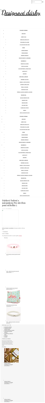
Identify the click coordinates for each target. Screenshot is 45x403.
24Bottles (23, 36)
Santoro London (23, 76)
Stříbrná (10, 342)
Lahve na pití (24, 71)
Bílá (3, 340)
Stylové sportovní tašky (25, 44)
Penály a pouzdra (24, 87)
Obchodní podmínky (8, 327)
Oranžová (4, 341)
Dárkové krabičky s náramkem (25, 58)
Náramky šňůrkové (24, 55)
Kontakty (6, 335)
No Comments (9, 208)
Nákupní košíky (25, 102)
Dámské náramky (24, 50)
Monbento (23, 60)
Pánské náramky (25, 137)
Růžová (7, 342)
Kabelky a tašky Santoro (25, 82)
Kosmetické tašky (24, 89)
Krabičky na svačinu (25, 63)
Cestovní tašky (25, 105)
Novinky (5, 336)
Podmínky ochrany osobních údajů (7, 329)
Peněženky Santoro (25, 79)
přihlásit (20, 235)
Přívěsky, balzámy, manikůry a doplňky (24, 92)
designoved (5, 231)
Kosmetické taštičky (25, 107)
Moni (23, 47)
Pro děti (7, 341)
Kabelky (24, 110)
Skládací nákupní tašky (24, 97)
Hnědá (8, 340)
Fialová (5, 340)
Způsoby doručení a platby (9, 330)
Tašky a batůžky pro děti (25, 112)
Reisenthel (23, 95)
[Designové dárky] (20, 12)
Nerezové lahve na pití (24, 39)
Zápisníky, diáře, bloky (24, 84)
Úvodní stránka (24, 30)
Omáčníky (25, 73)
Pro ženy (4, 342)
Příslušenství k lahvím (24, 42)
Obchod (24, 33)
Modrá (10, 340)
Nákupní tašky (24, 100)
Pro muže (11, 341)
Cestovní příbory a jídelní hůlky (24, 68)
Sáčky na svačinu (24, 66)
